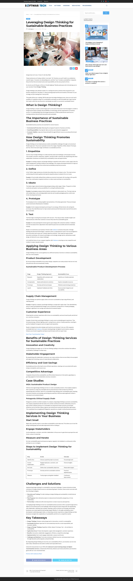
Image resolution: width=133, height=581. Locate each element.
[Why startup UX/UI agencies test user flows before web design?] (96, 54)
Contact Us (39, 1)
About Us (46, 1)
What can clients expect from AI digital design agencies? (96, 74)
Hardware (66, 5)
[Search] (106, 5)
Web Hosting (76, 5)
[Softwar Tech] (35, 5)
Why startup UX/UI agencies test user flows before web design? (96, 65)
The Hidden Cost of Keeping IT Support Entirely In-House (94, 43)
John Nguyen (31, 29)
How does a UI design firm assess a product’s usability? (95, 82)
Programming (87, 5)
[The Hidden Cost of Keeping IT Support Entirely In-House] (96, 32)
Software (57, 5)
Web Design (89, 61)
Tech (50, 5)
